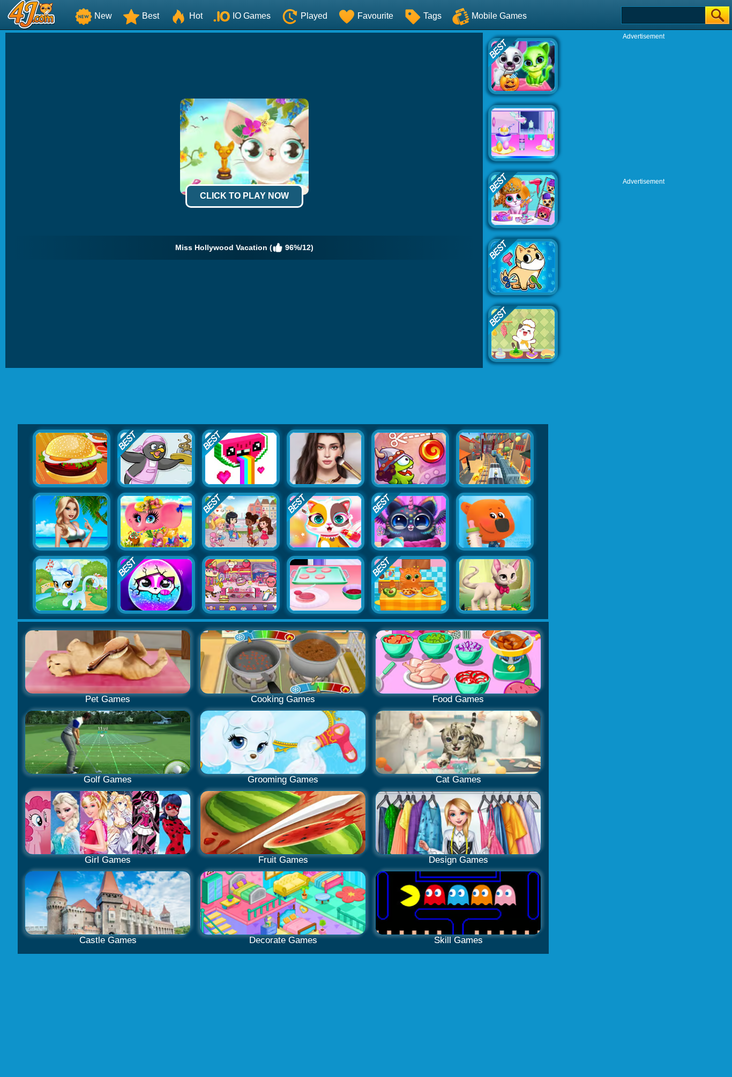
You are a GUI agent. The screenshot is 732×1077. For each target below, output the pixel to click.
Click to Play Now (244, 195)
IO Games (252, 15)
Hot (196, 15)
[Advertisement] (643, 108)
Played (314, 15)
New (103, 15)
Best (150, 15)
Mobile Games (499, 15)
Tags (432, 15)
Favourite (375, 15)
